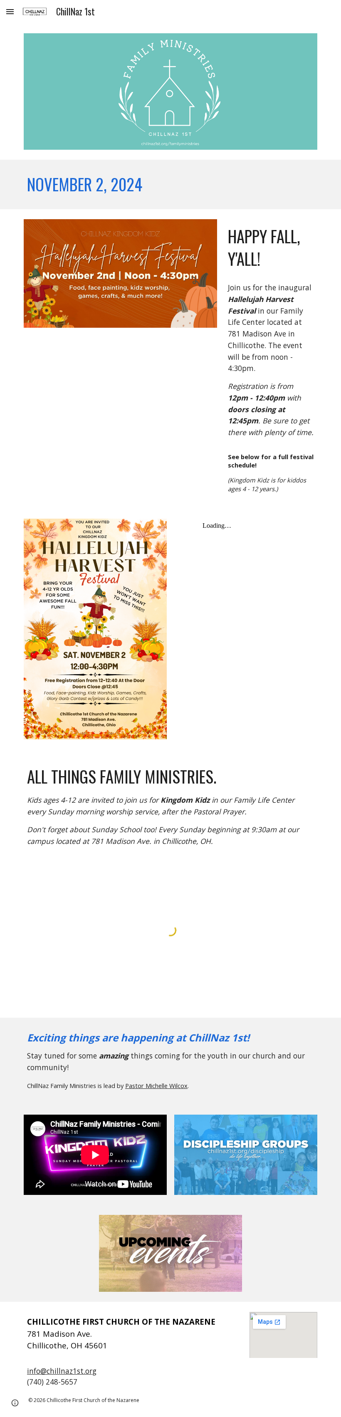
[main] (170, 184)
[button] (10, 11)
